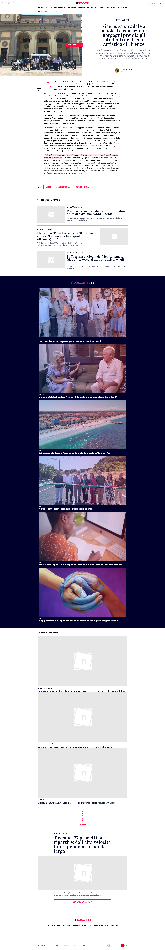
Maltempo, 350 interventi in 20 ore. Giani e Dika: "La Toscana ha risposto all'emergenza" (67, 236)
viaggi (113, 8)
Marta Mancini (49, 744)
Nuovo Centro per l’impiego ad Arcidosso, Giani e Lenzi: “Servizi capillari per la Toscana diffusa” (82, 691)
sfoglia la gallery (73, 45)
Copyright (73, 945)
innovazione (72, 8)
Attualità (122, 20)
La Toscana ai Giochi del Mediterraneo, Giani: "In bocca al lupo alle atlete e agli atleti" (95, 259)
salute (100, 8)
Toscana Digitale (54, 12)
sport (112, 12)
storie (107, 8)
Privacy (46, 945)
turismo (120, 12)
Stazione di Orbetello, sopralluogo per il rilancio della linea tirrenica (71, 341)
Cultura (40, 744)
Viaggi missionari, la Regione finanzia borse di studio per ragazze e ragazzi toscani (78, 620)
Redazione (79, 207)
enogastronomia (60, 8)
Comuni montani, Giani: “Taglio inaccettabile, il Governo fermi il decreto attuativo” (76, 803)
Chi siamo (80, 945)
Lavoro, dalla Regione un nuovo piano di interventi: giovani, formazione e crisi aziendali (80, 564)
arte (116, 12)
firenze (48, 187)
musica (93, 8)
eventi (95, 12)
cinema (71, 12)
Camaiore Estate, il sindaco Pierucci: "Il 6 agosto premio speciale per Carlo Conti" (78, 397)
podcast (124, 8)
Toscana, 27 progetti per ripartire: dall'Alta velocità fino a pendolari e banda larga (82, 844)
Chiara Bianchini (126, 70)
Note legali (40, 945)
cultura (49, 8)
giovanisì (76, 12)
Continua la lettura (82, 902)
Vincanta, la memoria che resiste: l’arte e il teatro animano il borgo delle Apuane (75, 747)
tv (118, 8)
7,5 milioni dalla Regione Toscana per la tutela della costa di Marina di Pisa (74, 453)
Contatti (86, 945)
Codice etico (60, 945)
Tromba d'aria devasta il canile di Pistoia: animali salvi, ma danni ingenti (96, 212)
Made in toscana (83, 8)
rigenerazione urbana (104, 12)
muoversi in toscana (86, 12)
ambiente (41, 8)
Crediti (67, 945)
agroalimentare (64, 12)
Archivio (92, 945)
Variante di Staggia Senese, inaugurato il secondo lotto (65, 509)
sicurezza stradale (82, 187)
